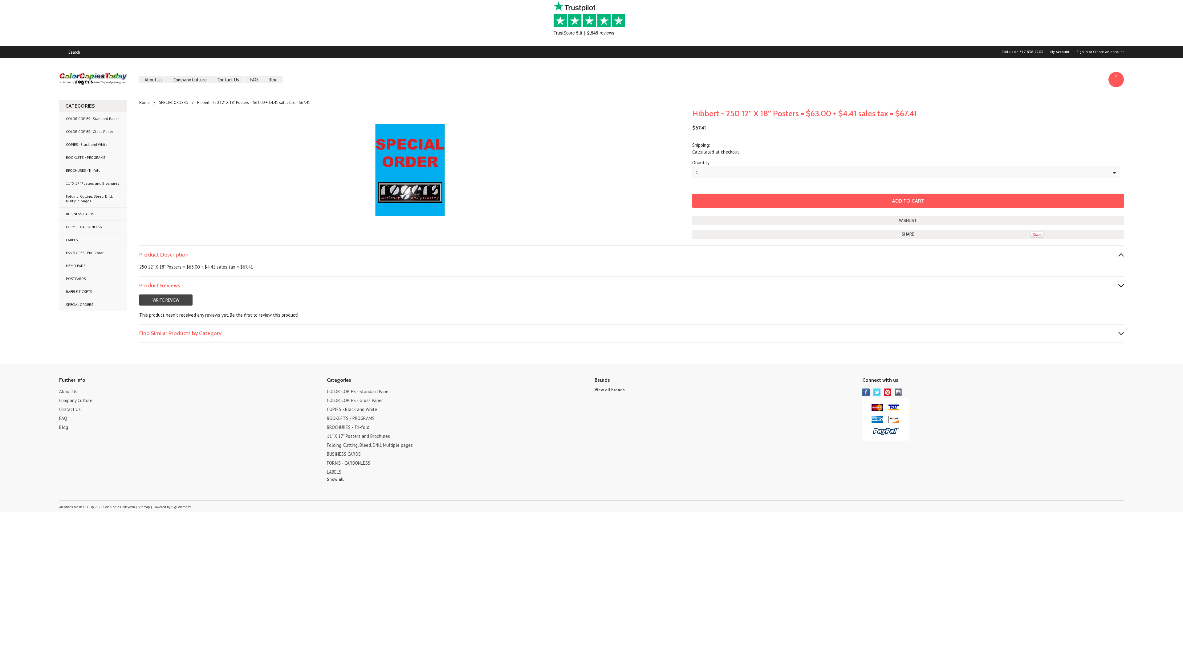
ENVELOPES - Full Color (85, 252)
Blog (273, 80)
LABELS (72, 239)
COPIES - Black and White (87, 144)
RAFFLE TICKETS (79, 291)
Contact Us (228, 80)
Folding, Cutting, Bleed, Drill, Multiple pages (89, 198)
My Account (1059, 52)
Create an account (1108, 52)
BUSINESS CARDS (80, 214)
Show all (335, 479)
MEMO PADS (76, 265)
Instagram (898, 392)
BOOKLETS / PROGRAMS (85, 157)
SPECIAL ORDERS (79, 304)
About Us (153, 80)
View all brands (610, 390)
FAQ (254, 80)
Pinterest (888, 392)
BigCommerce (181, 507)
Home (144, 102)
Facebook (866, 392)
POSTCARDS (76, 278)
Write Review (165, 300)
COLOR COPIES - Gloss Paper (89, 131)
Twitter (877, 392)
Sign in (1082, 52)
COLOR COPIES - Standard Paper (92, 118)
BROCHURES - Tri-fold (83, 170)
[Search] (61, 52)
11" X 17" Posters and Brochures (92, 183)
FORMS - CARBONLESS (84, 226)
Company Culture (190, 80)
